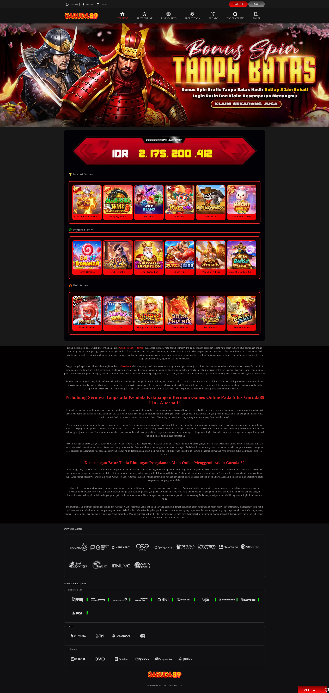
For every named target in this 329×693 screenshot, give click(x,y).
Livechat (103, 4)
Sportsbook (192, 18)
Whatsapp (73, 4)
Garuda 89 (125, 366)
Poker (257, 18)
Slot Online (145, 18)
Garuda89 (157, 685)
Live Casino (168, 18)
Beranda (123, 18)
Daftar (238, 4)
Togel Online (235, 18)
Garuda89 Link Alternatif (131, 348)
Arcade (213, 18)
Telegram (89, 4)
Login (256, 4)
